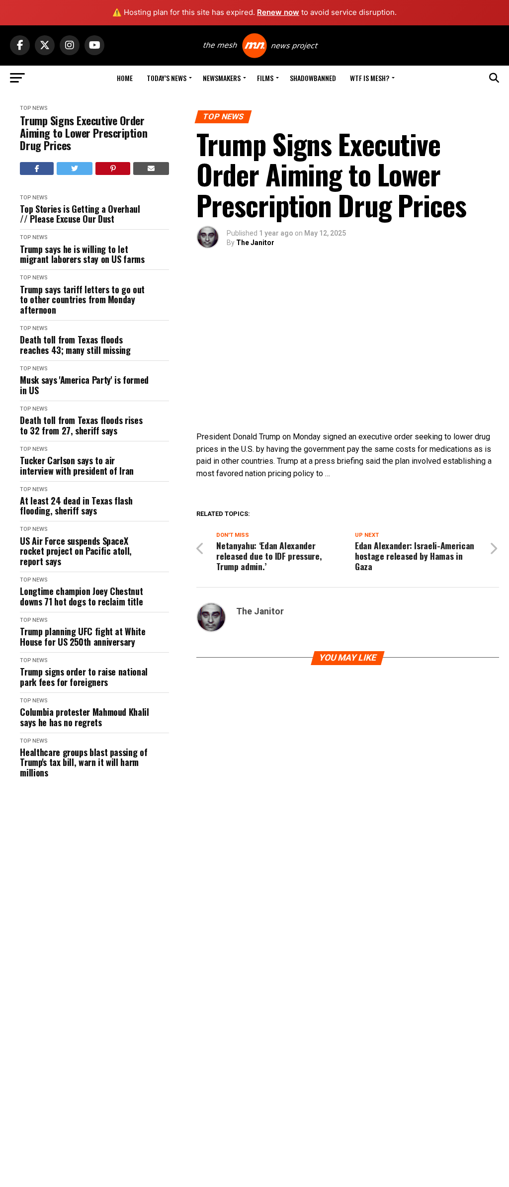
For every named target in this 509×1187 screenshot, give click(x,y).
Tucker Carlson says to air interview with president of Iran (76, 465)
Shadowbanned (313, 78)
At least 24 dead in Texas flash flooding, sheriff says (76, 506)
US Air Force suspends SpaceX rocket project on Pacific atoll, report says (75, 551)
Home (125, 78)
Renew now (278, 12)
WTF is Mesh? (369, 78)
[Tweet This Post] (75, 168)
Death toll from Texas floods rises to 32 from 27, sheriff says (81, 425)
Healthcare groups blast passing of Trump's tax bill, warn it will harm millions (83, 762)
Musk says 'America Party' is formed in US (84, 385)
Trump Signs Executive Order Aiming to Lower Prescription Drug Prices (83, 133)
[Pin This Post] (112, 168)
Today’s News (166, 78)
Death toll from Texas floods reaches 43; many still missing (75, 345)
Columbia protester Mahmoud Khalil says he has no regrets (84, 717)
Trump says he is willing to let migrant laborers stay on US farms (82, 254)
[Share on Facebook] (37, 168)
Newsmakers (222, 78)
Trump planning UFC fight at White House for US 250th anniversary (82, 636)
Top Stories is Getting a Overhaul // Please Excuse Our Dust (80, 214)
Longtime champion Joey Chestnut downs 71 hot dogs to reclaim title (81, 596)
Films (265, 78)
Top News (33, 108)
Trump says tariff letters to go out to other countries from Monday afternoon (82, 299)
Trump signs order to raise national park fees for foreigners (83, 677)
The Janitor (255, 243)
